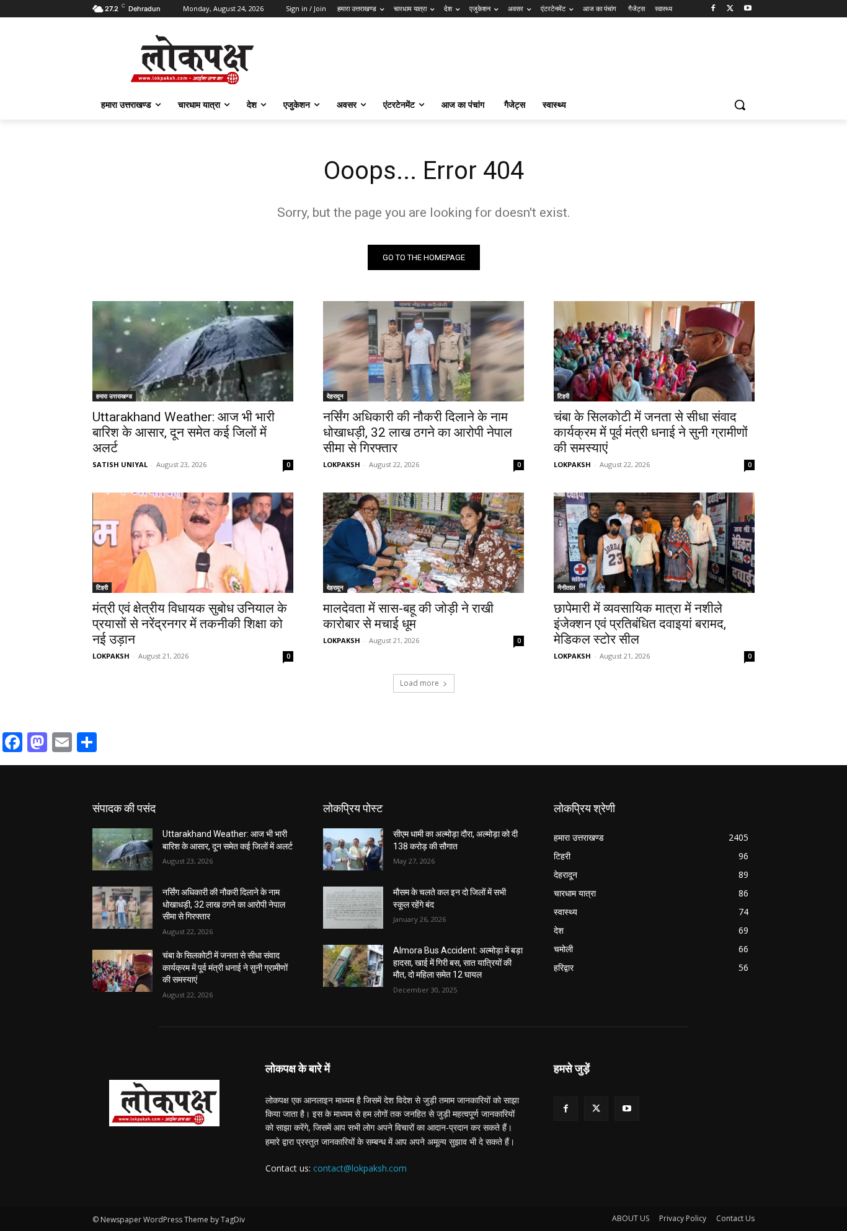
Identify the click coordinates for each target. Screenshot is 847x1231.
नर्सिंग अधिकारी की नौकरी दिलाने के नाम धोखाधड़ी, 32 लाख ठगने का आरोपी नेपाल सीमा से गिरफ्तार (417, 432)
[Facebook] (713, 9)
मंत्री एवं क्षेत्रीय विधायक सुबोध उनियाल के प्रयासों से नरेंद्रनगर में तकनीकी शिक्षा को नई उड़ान (189, 624)
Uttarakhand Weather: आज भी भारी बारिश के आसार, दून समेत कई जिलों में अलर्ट (183, 432)
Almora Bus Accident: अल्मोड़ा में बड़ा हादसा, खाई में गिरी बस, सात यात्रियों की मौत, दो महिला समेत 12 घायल (458, 962)
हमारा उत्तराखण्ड (114, 396)
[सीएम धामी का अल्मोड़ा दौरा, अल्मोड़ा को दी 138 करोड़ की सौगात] (353, 849)
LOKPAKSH (341, 464)
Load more (419, 683)
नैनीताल (566, 587)
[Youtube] (747, 9)
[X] (730, 9)
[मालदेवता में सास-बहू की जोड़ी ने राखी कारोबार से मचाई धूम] (423, 543)
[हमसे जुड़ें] (654, 1087)
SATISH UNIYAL (120, 464)
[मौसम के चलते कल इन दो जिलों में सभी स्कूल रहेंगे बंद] (353, 908)
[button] (740, 105)
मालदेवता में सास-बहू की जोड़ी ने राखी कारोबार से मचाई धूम (408, 616)
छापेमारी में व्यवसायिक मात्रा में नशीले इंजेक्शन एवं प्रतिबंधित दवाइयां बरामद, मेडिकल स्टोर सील (640, 624)
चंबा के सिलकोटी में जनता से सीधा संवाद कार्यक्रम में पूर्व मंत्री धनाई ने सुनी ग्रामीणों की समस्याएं (651, 432)
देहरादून (335, 396)
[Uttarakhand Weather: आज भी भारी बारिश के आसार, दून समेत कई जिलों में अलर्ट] (192, 351)
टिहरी (563, 396)
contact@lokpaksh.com (360, 1168)
